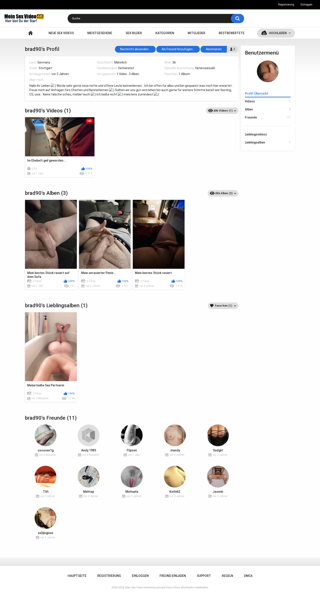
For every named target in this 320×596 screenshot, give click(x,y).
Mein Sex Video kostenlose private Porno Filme (152, 587)
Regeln (227, 576)
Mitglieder (196, 33)
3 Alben (134, 74)
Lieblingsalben (268, 142)
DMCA (248, 576)
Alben (268, 109)
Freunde (268, 117)
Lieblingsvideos (256, 134)
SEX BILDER (134, 33)
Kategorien (164, 33)
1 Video (122, 74)
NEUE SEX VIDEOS (61, 33)
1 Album (184, 74)
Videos (268, 101)
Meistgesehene (99, 33)
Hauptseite (30, 33)
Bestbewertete (231, 33)
